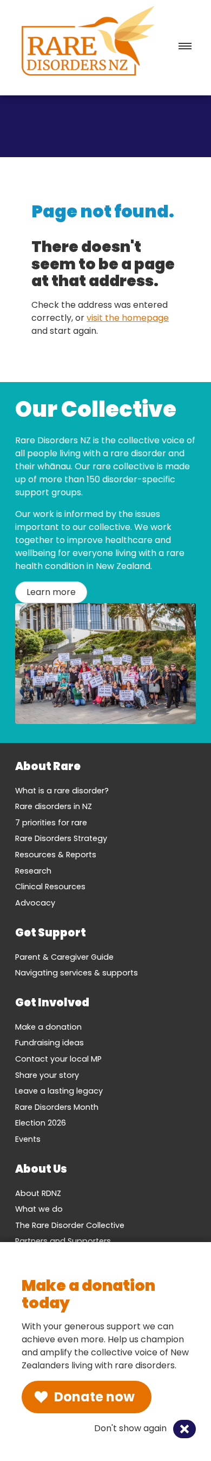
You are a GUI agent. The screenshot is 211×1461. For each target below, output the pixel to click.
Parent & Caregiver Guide (64, 957)
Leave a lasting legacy (59, 1090)
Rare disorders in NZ (53, 806)
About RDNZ (38, 1193)
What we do (39, 1209)
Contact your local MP (58, 1058)
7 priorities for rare (51, 822)
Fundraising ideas (49, 1042)
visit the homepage (128, 318)
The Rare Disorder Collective (69, 1225)
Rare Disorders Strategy (61, 838)
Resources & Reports (55, 854)
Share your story (47, 1075)
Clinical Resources (50, 886)
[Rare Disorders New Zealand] (87, 43)
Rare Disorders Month (56, 1107)
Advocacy (35, 902)
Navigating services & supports (76, 972)
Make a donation (48, 1027)
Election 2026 (40, 1122)
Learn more (51, 592)
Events (28, 1139)
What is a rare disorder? (62, 790)
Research (33, 870)
